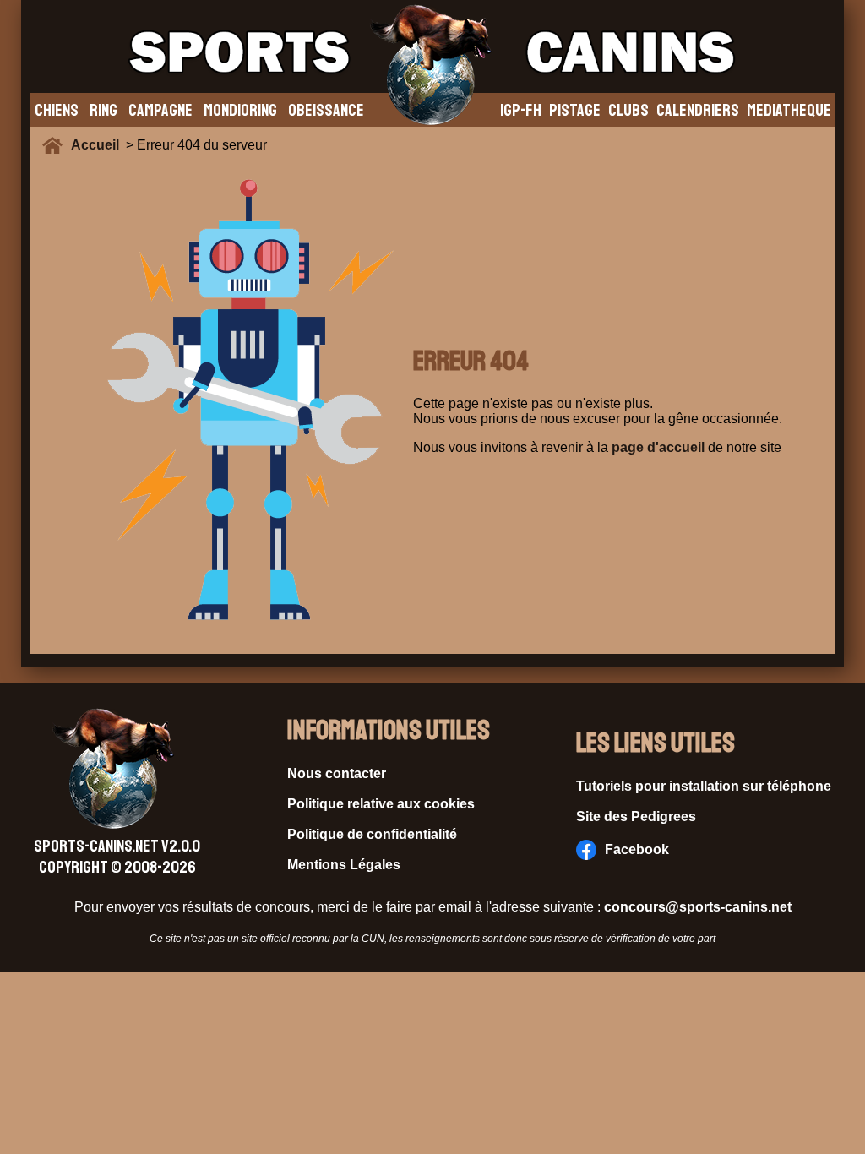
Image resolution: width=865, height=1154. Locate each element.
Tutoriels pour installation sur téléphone (703, 786)
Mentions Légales (343, 864)
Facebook (637, 849)
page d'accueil (658, 447)
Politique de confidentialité (372, 834)
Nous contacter (336, 773)
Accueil (98, 145)
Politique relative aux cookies (381, 804)
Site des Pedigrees (636, 816)
